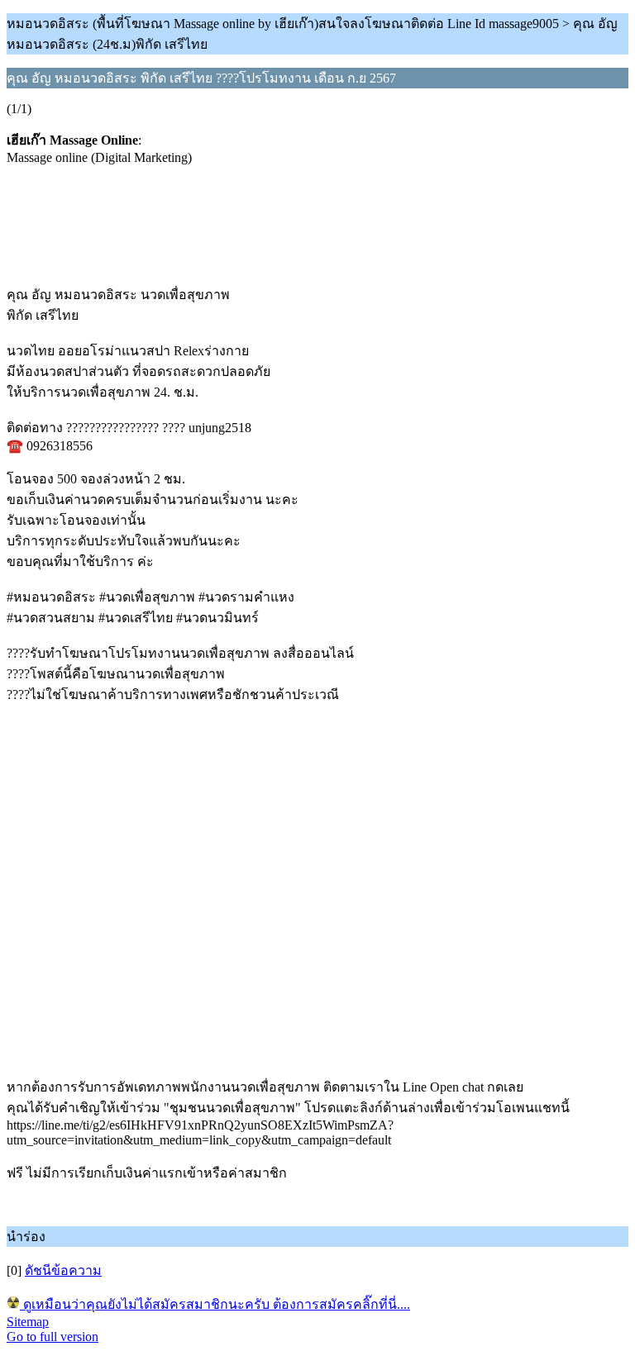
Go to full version (52, 1337)
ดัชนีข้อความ (63, 1270)
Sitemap (28, 1322)
